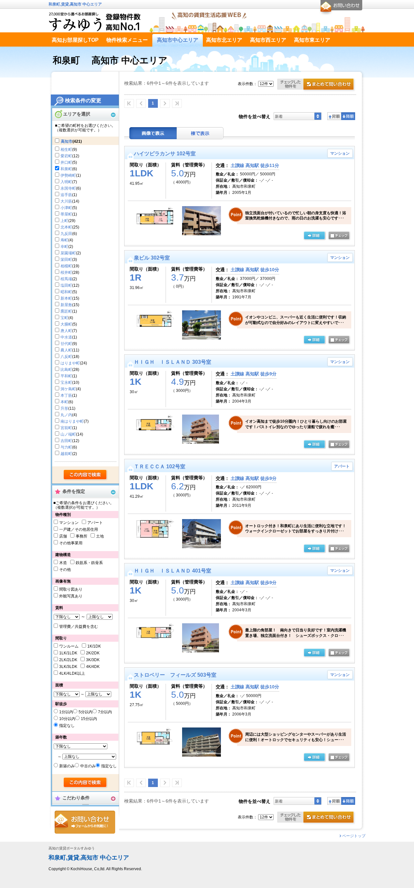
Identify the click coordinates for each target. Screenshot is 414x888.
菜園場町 (68, 253)
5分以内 (86, 712)
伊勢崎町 (68, 175)
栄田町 (66, 259)
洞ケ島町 (68, 389)
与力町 (66, 447)
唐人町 (66, 330)
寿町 (64, 240)
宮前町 (66, 428)
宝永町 (66, 382)
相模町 (66, 266)
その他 (65, 569)
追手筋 (66, 195)
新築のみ (67, 766)
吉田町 (66, 440)
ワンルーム (69, 646)
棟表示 (200, 133)
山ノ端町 (68, 434)
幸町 (64, 246)
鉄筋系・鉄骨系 (89, 563)
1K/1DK (94, 646)
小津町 (66, 207)
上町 (64, 220)
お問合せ (85, 822)
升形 (64, 408)
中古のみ (88, 766)
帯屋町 (66, 214)
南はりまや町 (72, 421)
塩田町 (66, 285)
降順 (348, 116)
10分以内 (67, 718)
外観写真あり (70, 596)
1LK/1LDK (68, 653)
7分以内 (105, 712)
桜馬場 (66, 279)
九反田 (66, 233)
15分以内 (89, 718)
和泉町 (66, 169)
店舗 (63, 536)
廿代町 (66, 343)
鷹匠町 (66, 311)
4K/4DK (93, 666)
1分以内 (66, 712)
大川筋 (66, 201)
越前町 (66, 453)
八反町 (66, 356)
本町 (64, 402)
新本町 (66, 298)
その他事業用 (70, 543)
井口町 (66, 162)
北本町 (66, 227)
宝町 (64, 318)
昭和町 (66, 292)
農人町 (66, 350)
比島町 (66, 369)
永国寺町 (68, 188)
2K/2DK (93, 653)
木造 (63, 563)
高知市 (66, 141)
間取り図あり (70, 589)
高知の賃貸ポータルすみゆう (72, 848)
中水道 (66, 337)
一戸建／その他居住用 (78, 529)
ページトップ (353, 836)
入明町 (66, 182)
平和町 (66, 376)
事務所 (81, 536)
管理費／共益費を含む (78, 626)
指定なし (67, 725)
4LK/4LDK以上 (72, 673)
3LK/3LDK (68, 666)
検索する (85, 475)
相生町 (66, 149)
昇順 (334, 116)
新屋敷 (66, 305)
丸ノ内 (66, 415)
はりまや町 (70, 363)
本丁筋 (66, 395)
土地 (100, 536)
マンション (69, 522)
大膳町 (66, 324)
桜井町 (66, 272)
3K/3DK (93, 660)
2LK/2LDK (68, 660)
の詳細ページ (314, 236)
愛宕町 (66, 156)
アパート (95, 522)
